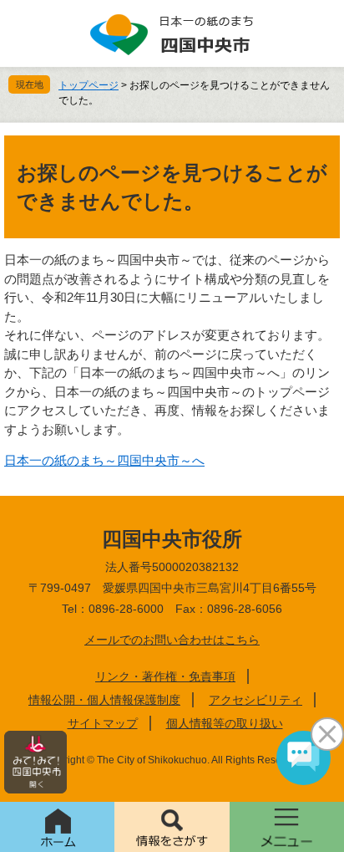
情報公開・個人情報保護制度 (104, 700)
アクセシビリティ (255, 700)
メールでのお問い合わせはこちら (172, 639)
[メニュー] (287, 827)
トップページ (88, 85)
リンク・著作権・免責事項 (165, 676)
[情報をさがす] (171, 827)
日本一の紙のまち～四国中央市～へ (104, 460)
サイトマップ (103, 723)
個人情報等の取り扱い (224, 723)
